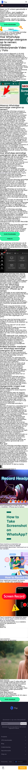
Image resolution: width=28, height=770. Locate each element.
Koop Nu (22, 767)
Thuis (1, 32)
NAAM (2, 624)
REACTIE (3, 627)
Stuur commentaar (5, 639)
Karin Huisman (4, 53)
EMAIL (2, 626)
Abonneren (23, 723)
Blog (6, 32)
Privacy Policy (4, 761)
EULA (10, 761)
